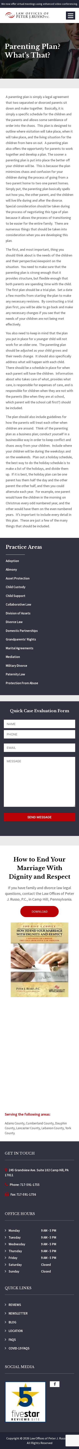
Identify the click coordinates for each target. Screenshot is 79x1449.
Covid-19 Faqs (19, 1348)
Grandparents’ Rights (21, 639)
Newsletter (18, 1313)
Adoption (12, 561)
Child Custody (15, 587)
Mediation (13, 657)
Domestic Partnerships (22, 631)
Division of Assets (18, 613)
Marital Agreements (19, 648)
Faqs (12, 1340)
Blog (12, 1322)
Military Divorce (16, 666)
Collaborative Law (18, 604)
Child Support (15, 596)
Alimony (11, 569)
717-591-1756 (26, 1194)
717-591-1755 (30, 1185)
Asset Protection (18, 578)
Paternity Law (15, 674)
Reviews (14, 1305)
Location (15, 1331)
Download (40, 911)
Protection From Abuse (22, 683)
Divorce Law (14, 622)
